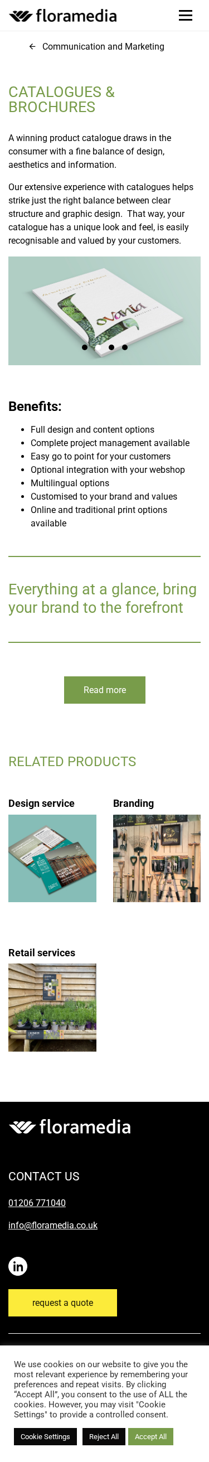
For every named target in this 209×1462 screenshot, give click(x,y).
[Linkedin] (20, 1261)
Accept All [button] (151, 1436)
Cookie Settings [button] (45, 1436)
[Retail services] (52, 985)
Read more (105, 690)
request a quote (62, 1303)
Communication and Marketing (103, 46)
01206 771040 (37, 1203)
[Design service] (52, 836)
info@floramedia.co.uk (53, 1225)
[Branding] (157, 836)
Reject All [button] (104, 1436)
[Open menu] (185, 15)
